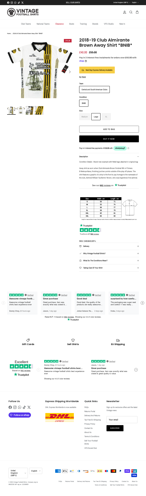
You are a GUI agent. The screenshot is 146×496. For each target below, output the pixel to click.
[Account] (124, 12)
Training (83, 23)
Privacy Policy (89, 424)
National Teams (43, 23)
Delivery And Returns (92, 415)
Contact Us (88, 428)
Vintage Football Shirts (20, 482)
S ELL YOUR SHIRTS (73, 2)
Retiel (84, 77)
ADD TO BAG (109, 129)
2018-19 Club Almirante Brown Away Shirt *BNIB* (28, 34)
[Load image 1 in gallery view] (40, 70)
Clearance (59, 23)
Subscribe (115, 428)
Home (9, 34)
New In (122, 23)
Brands (95, 23)
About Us (87, 432)
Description (83, 156)
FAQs (86, 407)
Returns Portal (89, 411)
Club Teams (26, 23)
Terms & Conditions (91, 436)
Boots (71, 23)
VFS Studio (109, 23)
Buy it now (109, 139)
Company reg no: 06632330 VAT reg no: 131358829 (23, 483)
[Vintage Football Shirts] (22, 12)
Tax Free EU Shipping (92, 419)
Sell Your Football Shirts (117, 485)
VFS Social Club (90, 448)
